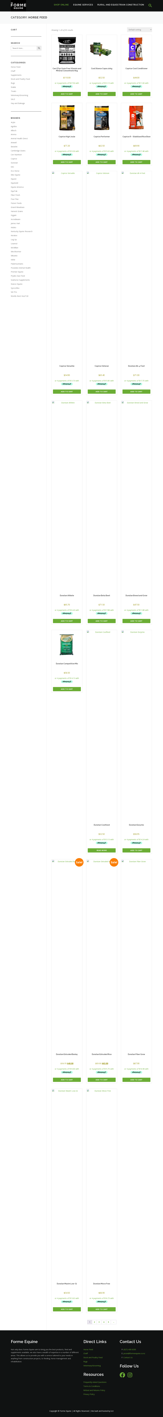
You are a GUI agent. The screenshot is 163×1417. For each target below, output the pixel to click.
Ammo (13, 134)
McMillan (14, 247)
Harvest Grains (17, 211)
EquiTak (14, 191)
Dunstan (14, 163)
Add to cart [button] (67, 94)
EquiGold (14, 183)
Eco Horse (15, 171)
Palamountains (17, 264)
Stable (13, 87)
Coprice (14, 158)
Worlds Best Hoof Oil (19, 296)
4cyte (13, 122)
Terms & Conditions (91, 1386)
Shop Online (61, 5)
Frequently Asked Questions (94, 1382)
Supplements (16, 75)
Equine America (17, 187)
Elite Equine (15, 175)
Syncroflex (15, 288)
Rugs (13, 83)
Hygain (13, 215)
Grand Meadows (17, 207)
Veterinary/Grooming (19, 95)
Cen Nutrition (16, 154)
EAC (12, 167)
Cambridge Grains (18, 150)
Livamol (14, 243)
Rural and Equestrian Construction (120, 5)
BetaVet (14, 146)
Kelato (13, 227)
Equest (13, 179)
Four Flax (14, 199)
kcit (112, 1411)
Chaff (13, 71)
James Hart (15, 223)
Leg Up (14, 239)
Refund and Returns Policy (94, 1390)
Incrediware (15, 219)
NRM (13, 259)
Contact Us (128, 1357)
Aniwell (14, 142)
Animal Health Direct (19, 138)
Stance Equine (16, 284)
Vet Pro (14, 292)
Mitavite (14, 255)
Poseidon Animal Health (21, 268)
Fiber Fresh (15, 195)
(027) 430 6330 (130, 1349)
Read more (102, 850)
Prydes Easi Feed (18, 276)
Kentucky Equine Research (21, 231)
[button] (149, 6)
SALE (13, 99)
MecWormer (16, 251)
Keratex (14, 235)
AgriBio (14, 126)
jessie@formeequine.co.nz (134, 1353)
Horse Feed (15, 67)
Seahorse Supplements (20, 280)
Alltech (13, 130)
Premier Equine (17, 272)
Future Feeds (16, 203)
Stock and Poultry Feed (20, 79)
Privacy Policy (89, 1394)
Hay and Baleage (18, 103)
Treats (13, 91)
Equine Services (83, 5)
